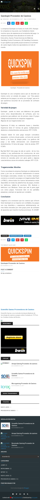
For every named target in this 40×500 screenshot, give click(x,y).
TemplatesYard (17, 497)
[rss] (27, 494)
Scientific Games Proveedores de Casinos (17, 310)
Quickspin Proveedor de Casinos (13, 263)
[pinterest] (24, 494)
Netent (3, 472)
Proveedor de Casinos (16, 235)
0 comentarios (31, 19)
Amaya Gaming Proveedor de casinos (24, 364)
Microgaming (5, 468)
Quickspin (27, 235)
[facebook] (13, 494)
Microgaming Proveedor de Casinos (24, 383)
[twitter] (16, 494)
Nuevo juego (5, 407)
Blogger (26, 488)
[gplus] (20, 494)
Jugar (3, 465)
